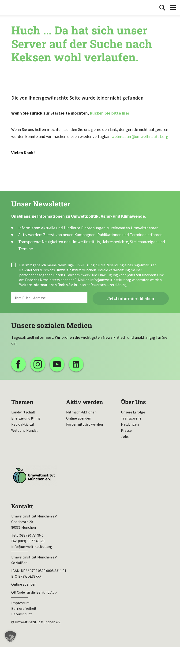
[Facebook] (18, 364)
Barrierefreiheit (24, 608)
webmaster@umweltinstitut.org (140, 136)
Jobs (125, 436)
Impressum (20, 602)
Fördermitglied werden (84, 424)
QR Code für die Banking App (34, 592)
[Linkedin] (76, 364)
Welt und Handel (24, 430)
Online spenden (78, 418)
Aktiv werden (84, 401)
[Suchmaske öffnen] (162, 8)
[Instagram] (37, 364)
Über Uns (133, 401)
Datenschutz (21, 614)
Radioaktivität (22, 424)
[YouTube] (57, 364)
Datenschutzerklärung (108, 284)
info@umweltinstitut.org (110, 279)
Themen (22, 401)
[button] (10, 636)
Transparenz (131, 418)
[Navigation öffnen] (173, 8)
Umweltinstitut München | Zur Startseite (18, 7)
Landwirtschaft (23, 412)
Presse (126, 430)
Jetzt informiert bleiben (130, 298)
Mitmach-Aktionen (81, 412)
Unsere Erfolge (133, 412)
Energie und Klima (26, 418)
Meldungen (130, 424)
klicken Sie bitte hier (109, 113)
